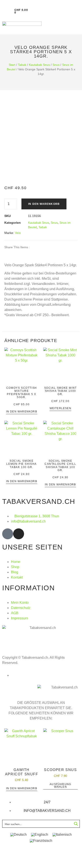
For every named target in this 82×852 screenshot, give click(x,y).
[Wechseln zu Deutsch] (18, 835)
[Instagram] (18, 533)
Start (12, 64)
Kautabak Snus (39, 64)
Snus (55, 64)
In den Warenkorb (44, 203)
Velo (18, 233)
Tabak (22, 64)
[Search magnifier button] (76, 823)
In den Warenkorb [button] (21, 411)
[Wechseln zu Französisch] (41, 841)
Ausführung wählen (60, 785)
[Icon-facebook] (7, 533)
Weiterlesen (60, 408)
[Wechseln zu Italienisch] (62, 835)
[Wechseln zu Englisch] (39, 835)
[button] (3, 11)
